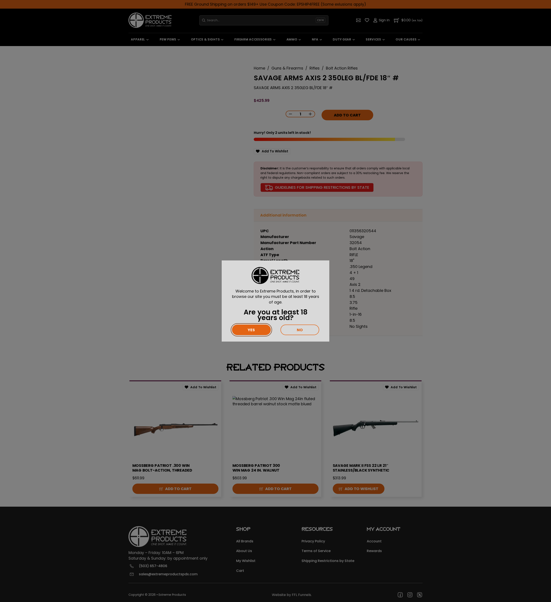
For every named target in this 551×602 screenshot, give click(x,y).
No (300, 330)
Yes (251, 330)
